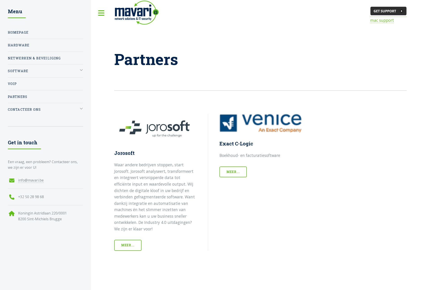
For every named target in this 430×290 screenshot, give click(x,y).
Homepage (18, 32)
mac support (382, 20)
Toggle (101, 13)
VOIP (12, 84)
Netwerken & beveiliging (34, 58)
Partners (17, 97)
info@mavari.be (31, 180)
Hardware (18, 45)
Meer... (128, 245)
